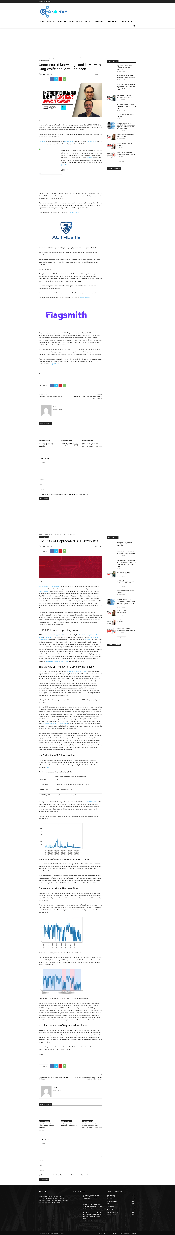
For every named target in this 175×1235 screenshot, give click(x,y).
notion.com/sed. (75, 212)
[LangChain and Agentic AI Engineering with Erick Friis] (111, 98)
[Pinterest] (60, 79)
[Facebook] (52, 79)
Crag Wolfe (42, 141)
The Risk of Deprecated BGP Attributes (50, 396)
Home (40, 58)
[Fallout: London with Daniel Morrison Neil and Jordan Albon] (111, 155)
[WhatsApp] (64, 79)
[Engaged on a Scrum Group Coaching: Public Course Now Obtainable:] (49, 434)
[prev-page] (40, 451)
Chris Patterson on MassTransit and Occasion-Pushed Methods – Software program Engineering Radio (92, 445)
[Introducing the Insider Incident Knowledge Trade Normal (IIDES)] (71, 434)
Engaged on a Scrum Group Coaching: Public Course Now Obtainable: (46, 445)
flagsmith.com (55, 364)
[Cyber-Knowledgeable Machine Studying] (111, 116)
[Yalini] (40, 74)
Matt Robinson (68, 141)
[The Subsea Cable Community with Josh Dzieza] (111, 137)
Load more (121, 161)
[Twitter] (56, 79)
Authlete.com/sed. (85, 297)
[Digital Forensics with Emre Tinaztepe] (111, 146)
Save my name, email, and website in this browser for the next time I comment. (64, 494)
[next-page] (43, 451)
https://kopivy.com (58, 409)
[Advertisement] (87, 41)
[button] (134, 26)
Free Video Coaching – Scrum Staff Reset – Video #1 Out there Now (126, 106)
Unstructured (92, 141)
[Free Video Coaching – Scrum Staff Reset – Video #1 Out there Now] (111, 107)
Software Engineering (48, 58)
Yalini (44, 74)
